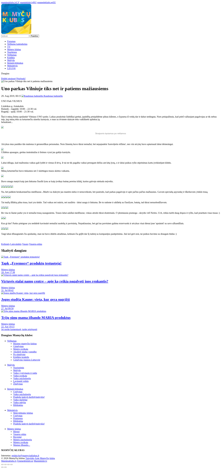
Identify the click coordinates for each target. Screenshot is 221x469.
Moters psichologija (22, 439)
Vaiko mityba (19, 402)
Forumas (11, 41)
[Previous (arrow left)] (2, 467)
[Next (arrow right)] (5, 467)
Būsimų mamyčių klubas (25, 343)
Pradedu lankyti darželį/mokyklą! (29, 397)
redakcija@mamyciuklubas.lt (25, 455)
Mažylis (11, 60)
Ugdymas (17, 391)
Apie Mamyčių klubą (45, 458)
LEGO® (11, 68)
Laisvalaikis (15, 244)
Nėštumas (12, 55)
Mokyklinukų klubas (23, 413)
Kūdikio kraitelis (21, 357)
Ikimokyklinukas (15, 63)
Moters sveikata (20, 349)
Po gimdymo (19, 354)
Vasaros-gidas (35, 244)
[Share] (5, 464)
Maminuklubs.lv (9, 461)
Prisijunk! (21, 78)
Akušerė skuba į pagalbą (25, 351)
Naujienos (12, 52)
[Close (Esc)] (2, 464)
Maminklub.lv (40, 461)
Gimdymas (18, 346)
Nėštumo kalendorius (17, 44)
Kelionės (5, 244)
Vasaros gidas (19, 434)
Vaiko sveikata (20, 375)
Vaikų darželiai (20, 399)
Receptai (17, 437)
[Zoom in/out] (11, 464)
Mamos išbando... (21, 445)
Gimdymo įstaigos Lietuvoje (26, 360)
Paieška (34, 36)
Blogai (16, 431)
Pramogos (18, 418)
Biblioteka (18, 405)
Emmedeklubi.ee (25, 461)
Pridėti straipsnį (8, 78)
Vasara (25, 244)
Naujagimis (18, 367)
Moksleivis (12, 65)
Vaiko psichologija (22, 378)
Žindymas (18, 384)
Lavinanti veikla (21, 381)
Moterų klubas (14, 49)
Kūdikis (11, 57)
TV (9, 46)
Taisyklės (29, 458)
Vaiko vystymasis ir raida (25, 373)
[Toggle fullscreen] (8, 464)
